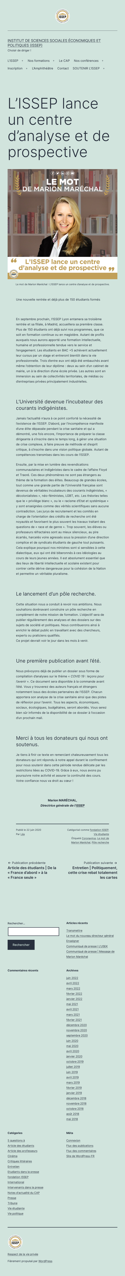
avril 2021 (72, 1009)
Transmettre (74, 930)
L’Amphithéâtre (42, 68)
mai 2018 (72, 1119)
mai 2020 (72, 1046)
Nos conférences (86, 61)
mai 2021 (72, 1004)
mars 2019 (73, 1082)
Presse (12, 1198)
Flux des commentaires (81, 1150)
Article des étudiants (21, 1145)
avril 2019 (72, 1077)
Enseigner (72, 941)
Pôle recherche (100, 842)
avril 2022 (72, 983)
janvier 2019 (74, 1093)
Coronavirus (89, 838)
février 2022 (74, 993)
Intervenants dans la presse (25, 1187)
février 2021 (74, 1019)
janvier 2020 (74, 1056)
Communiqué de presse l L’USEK (87, 946)
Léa (23, 834)
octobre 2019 (75, 1061)
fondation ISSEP (99, 829)
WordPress (45, 1261)
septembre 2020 (77, 1035)
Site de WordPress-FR (80, 1156)
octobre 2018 (75, 1108)
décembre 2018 (76, 1098)
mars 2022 (73, 988)
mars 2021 (73, 1014)
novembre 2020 (76, 1030)
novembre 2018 (76, 1103)
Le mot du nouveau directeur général (90, 935)
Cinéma (12, 1156)
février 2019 (74, 1087)
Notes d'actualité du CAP (24, 1192)
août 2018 (72, 1113)
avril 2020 (72, 1051)
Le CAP (64, 61)
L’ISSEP (13, 61)
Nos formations (39, 61)
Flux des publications (79, 1145)
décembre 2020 (76, 1025)
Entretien (14, 1166)
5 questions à (16, 1140)
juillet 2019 (73, 1066)
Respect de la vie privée (23, 1254)
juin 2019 (72, 1072)
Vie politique (15, 1213)
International (16, 1182)
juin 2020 (72, 1040)
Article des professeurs (22, 1150)
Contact (63, 68)
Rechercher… (16, 923)
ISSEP (80, 805)
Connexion (73, 1140)
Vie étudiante (101, 834)
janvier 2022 (74, 998)
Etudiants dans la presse (23, 1171)
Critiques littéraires (20, 1161)
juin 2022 (72, 978)
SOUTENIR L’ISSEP (86, 68)
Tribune (12, 1203)
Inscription (15, 68)
